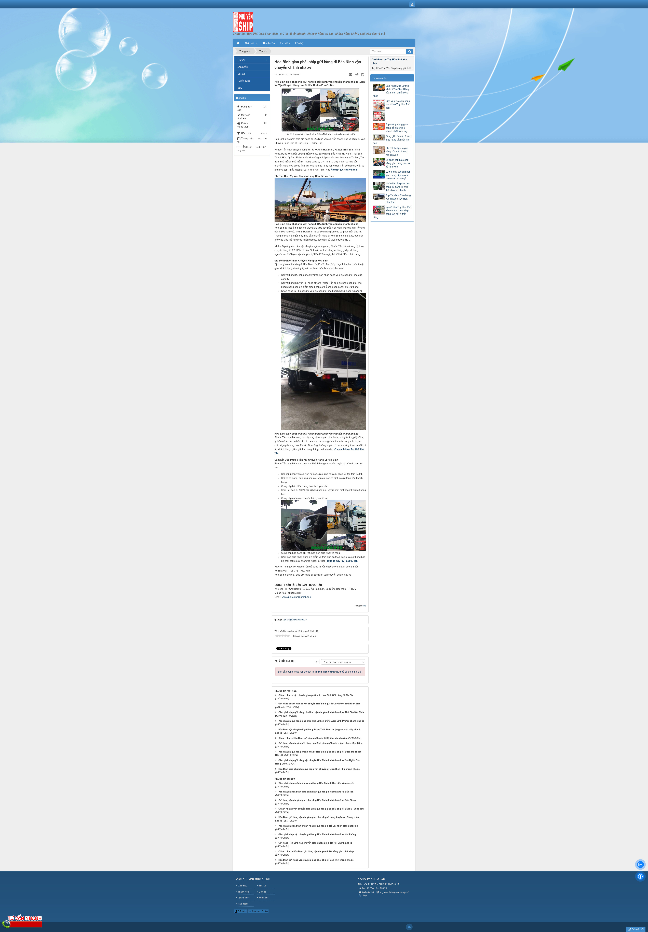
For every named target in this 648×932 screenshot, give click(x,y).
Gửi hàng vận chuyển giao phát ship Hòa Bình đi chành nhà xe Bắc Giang (317, 800)
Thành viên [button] (269, 43)
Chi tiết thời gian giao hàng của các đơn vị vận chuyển (397, 151)
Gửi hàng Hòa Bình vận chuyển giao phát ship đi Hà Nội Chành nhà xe (315, 842)
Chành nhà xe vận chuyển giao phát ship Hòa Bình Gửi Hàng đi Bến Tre (315, 695)
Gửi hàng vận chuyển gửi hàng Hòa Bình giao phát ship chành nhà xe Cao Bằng (320, 743)
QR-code (241, 911)
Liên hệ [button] (299, 43)
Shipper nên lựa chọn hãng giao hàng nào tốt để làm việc (398, 163)
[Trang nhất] (238, 43)
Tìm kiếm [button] (285, 43)
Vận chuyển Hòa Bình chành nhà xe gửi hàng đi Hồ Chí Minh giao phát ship (318, 825)
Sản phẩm (242, 66)
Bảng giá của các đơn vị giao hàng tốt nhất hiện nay (392, 139)
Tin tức (241, 60)
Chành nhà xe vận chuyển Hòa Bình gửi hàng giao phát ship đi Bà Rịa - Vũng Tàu (321, 808)
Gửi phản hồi (638, 929)
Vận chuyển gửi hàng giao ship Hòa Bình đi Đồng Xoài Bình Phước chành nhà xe (321, 720)
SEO (239, 87)
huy (364, 605)
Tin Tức (262, 885)
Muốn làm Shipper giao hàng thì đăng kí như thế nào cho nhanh (398, 187)
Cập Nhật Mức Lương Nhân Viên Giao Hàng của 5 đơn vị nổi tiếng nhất (391, 91)
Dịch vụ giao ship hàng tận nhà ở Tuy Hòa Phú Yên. (398, 104)
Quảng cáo (243, 897)
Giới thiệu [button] (250, 43)
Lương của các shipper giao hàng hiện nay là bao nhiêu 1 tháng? (398, 175)
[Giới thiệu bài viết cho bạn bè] (351, 74)
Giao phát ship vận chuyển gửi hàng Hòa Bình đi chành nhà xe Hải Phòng (317, 834)
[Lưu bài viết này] (363, 74)
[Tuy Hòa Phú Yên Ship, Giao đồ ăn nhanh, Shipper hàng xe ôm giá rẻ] (243, 21)
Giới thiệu (242, 885)
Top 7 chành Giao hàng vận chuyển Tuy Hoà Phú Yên (398, 198)
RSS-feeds (243, 903)
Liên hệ (262, 891)
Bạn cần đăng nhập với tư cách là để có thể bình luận (320, 671)
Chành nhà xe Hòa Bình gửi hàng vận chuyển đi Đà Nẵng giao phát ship (316, 851)
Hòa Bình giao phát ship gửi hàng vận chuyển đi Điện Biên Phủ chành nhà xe (319, 768)
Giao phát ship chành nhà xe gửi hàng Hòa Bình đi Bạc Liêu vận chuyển (316, 783)
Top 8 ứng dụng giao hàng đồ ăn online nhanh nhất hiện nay (397, 128)
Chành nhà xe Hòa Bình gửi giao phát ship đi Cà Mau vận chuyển (312, 738)
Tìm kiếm (263, 897)
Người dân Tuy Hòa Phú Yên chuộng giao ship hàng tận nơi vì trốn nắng (392, 212)
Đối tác (241, 73)
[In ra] (357, 74)
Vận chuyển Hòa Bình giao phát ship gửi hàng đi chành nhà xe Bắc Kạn (316, 791)
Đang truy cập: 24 (259, 911)
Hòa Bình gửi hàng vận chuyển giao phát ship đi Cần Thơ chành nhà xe (316, 859)
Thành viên (243, 891)
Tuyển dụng (243, 80)
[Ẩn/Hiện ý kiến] (316, 661)
